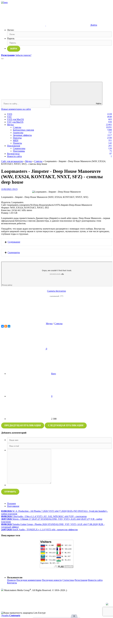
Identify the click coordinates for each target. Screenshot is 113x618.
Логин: (10, 30)
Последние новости (52, 580)
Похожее (11, 503)
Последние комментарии (28, 580)
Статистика (68, 580)
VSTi (9, 114)
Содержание (14, 242)
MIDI (15, 140)
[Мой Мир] (9, 326)
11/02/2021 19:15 (9, 189)
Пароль (10, 38)
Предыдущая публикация (22, 425)
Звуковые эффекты (22, 135)
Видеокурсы (13, 153)
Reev (53, 373)
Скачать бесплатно (56, 291)
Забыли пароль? (23, 55)
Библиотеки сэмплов (23, 130)
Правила (11, 580)
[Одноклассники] (5, 326)
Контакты (12, 583)
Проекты (17, 143)
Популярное (13, 506)
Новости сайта (14, 156)
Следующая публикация (65, 425)
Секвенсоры (19, 148)
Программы (19, 151)
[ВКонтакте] (2, 326)
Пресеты (17, 138)
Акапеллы (18, 132)
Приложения (13, 145)
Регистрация (81, 580)
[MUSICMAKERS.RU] (4, 2)
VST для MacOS (15, 122)
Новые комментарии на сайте (16, 109)
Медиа (10, 124)
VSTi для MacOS (15, 119)
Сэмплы (17, 127)
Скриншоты (14, 252)
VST (9, 116)
